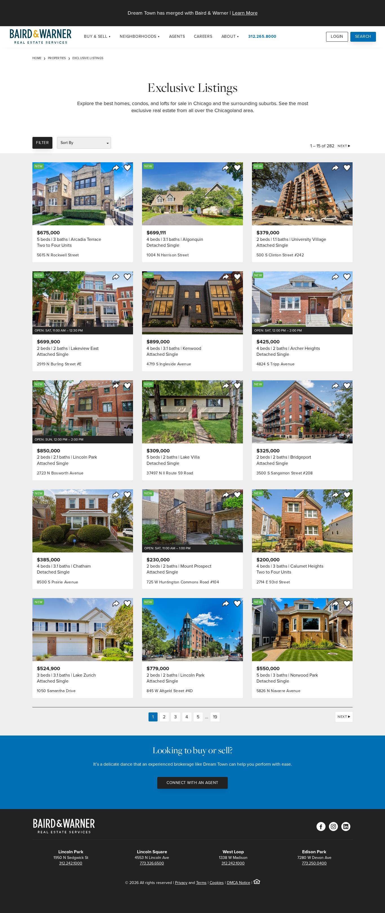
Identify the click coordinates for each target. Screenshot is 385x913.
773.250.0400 (314, 863)
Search (363, 36)
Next (342, 145)
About (229, 36)
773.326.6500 (152, 863)
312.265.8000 (262, 36)
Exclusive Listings (87, 58)
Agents (177, 36)
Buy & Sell (95, 36)
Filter (42, 143)
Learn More (245, 13)
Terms (201, 883)
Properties (57, 58)
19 (215, 717)
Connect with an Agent (192, 783)
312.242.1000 (70, 863)
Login (337, 36)
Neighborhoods (138, 36)
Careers (203, 36)
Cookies (217, 883)
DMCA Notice (238, 883)
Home (36, 58)
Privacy (181, 883)
